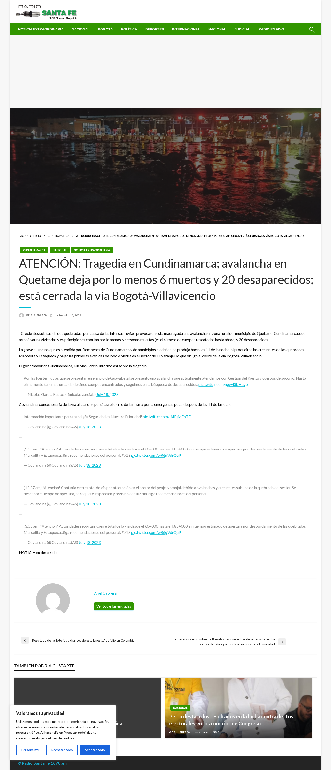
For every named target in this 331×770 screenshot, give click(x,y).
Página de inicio (30, 235)
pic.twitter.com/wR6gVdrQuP (156, 455)
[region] (63, 732)
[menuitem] (41, 29)
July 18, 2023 (107, 394)
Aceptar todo (95, 750)
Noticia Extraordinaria (40, 29)
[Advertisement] (165, 71)
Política (129, 29)
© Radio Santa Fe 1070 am (42, 763)
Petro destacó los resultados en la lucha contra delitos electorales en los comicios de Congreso (231, 719)
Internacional (186, 29)
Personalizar (30, 750)
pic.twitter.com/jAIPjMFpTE (167, 416)
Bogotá (105, 29)
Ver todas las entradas (113, 606)
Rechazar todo (62, 750)
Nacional (81, 29)
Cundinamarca (58, 235)
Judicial (242, 29)
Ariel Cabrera (36, 315)
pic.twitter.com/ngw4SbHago (223, 384)
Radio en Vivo (271, 29)
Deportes (154, 29)
